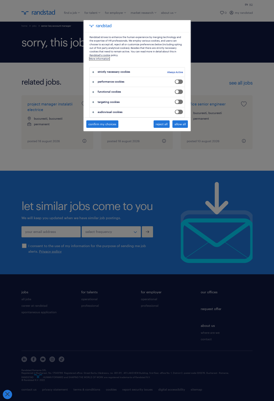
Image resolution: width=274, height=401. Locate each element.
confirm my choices (102, 124)
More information (99, 58)
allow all (180, 124)
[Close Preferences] (7, 394)
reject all (162, 124)
